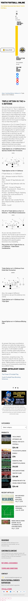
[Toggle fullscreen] (4, 598)
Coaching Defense (9, 93)
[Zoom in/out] (1, 598)
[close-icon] (16, 14)
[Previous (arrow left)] (1, 600)
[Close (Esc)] (10, 598)
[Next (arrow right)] (4, 600)
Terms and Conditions (9, 568)
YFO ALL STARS (6, 589)
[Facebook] (13, 388)
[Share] (7, 598)
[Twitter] (15, 388)
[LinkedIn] (17, 388)
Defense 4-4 (17, 93)
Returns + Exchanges (9, 563)
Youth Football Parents (10, 580)
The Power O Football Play (10, 374)
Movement (5, 540)
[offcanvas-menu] (16, 12)
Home (3, 93)
